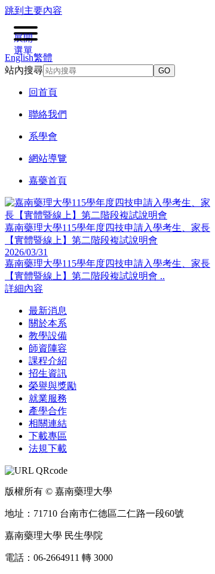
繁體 (43, 58)
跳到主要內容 (33, 10)
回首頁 (43, 92)
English (19, 58)
